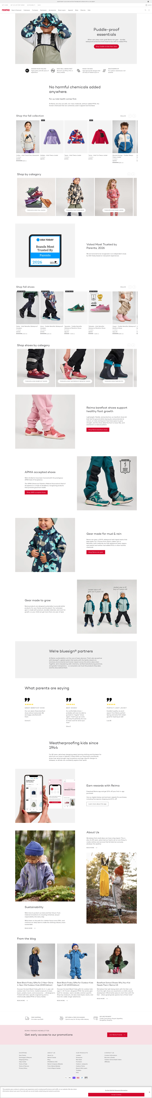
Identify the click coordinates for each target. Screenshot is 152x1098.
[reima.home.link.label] (5, 10)
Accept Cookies (116, 1094)
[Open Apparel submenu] (73, 10)
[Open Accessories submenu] (56, 10)
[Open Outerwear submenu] (30, 10)
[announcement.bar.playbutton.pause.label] (148, 1)
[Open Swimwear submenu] (47, 10)
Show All (123, 116)
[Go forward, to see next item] (134, 116)
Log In (149, 5)
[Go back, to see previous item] (130, 116)
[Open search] (145, 10)
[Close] (149, 1092)
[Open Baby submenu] (78, 10)
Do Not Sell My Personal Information (116, 1090)
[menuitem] (33, 1055)
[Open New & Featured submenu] (21, 10)
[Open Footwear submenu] (38, 10)
